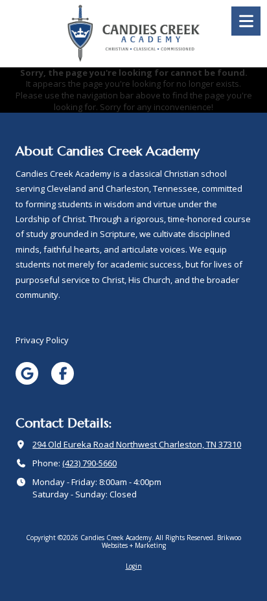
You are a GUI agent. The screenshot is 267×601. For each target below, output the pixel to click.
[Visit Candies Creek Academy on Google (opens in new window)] (27, 373)
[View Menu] (246, 21)
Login (134, 566)
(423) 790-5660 (89, 463)
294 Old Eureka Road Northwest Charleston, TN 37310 (136, 444)
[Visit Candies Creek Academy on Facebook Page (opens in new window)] (62, 373)
